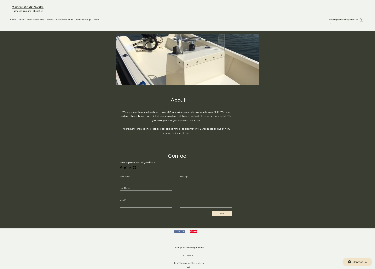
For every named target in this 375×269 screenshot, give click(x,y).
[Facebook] (121, 167)
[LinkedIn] (130, 167)
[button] (361, 20)
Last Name (125, 188)
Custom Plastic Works (28, 7)
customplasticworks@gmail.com (137, 162)
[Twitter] (125, 167)
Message (184, 176)
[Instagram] (134, 167)
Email (122, 200)
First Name (125, 176)
